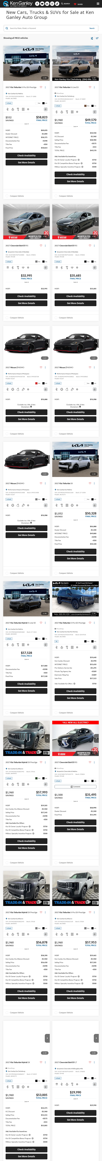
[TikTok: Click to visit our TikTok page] (57, 3)
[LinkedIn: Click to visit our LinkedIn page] (47, 3)
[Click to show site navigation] (98, 4)
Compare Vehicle (17, 196)
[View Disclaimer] (28, 109)
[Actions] (45, 87)
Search (92, 28)
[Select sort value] (97, 38)
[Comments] (45, 109)
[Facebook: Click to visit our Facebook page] (37, 3)
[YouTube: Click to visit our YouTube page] (42, 3)
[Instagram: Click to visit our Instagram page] (52, 3)
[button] (47, 63)
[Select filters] (92, 38)
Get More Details (26, 162)
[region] (27, 138)
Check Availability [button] (26, 155)
